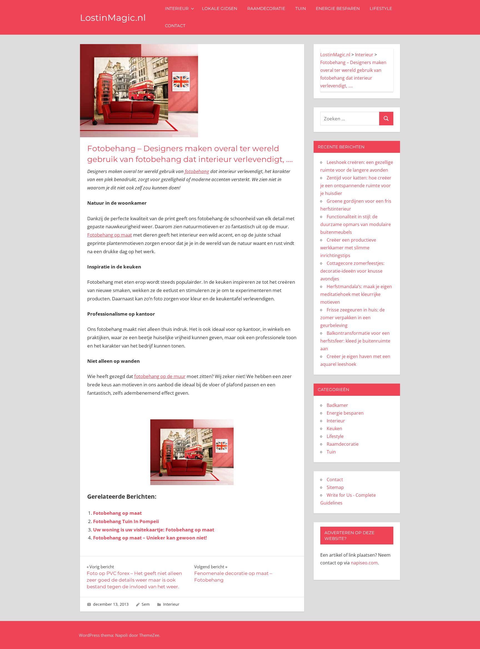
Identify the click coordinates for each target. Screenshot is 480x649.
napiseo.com (364, 563)
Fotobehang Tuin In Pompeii (126, 521)
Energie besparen (338, 8)
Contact (175, 25)
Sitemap (335, 487)
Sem (146, 604)
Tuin (300, 8)
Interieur (177, 8)
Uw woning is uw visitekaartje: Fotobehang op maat (153, 529)
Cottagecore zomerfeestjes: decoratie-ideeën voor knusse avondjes (352, 271)
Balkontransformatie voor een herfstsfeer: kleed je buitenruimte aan (355, 341)
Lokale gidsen (219, 8)
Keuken (334, 428)
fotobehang (197, 171)
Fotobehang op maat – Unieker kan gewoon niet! (150, 537)
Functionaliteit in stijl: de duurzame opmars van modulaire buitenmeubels (355, 224)
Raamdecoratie (266, 8)
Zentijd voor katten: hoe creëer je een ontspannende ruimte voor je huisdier (355, 185)
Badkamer (337, 405)
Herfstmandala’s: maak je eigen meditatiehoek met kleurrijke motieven (356, 294)
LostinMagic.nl (113, 17)
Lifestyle (381, 8)
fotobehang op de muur (160, 376)
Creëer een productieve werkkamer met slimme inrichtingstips (348, 247)
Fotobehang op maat (109, 235)
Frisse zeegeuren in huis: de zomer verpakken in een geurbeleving (352, 317)
